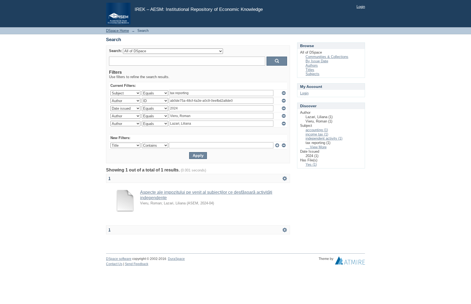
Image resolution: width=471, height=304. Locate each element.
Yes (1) (311, 164)
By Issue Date (317, 61)
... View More (316, 147)
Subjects (312, 74)
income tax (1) (317, 134)
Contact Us (114, 264)
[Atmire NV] (350, 262)
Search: (115, 51)
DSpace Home (117, 31)
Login (361, 7)
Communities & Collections (327, 57)
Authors (312, 65)
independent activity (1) (324, 138)
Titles (310, 70)
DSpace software (118, 259)
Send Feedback (136, 264)
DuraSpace (176, 259)
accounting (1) (317, 130)
